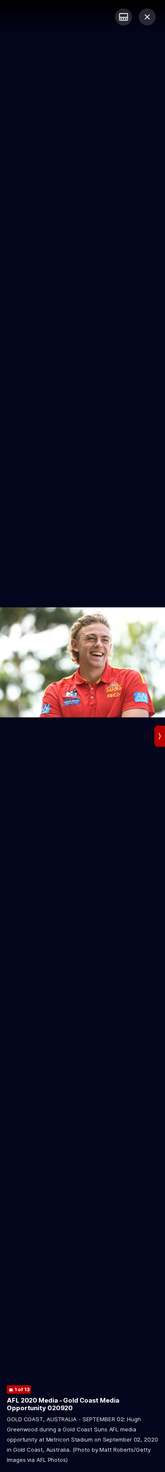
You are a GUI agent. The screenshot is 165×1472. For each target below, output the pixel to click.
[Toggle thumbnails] (123, 16)
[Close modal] (147, 16)
